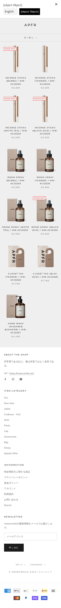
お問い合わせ (11, 499)
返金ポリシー (11, 483)
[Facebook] (5, 379)
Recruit (7, 505)
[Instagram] (13, 379)
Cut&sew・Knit (12, 414)
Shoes (7, 447)
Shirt (6, 420)
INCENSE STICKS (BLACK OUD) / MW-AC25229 (45, 130)
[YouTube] (21, 379)
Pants (7, 425)
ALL (6, 397)
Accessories (10, 436)
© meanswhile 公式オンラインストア (30, 572)
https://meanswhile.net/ (21, 373)
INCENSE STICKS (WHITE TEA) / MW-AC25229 (16, 130)
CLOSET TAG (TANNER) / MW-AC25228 (15, 277)
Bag (6, 442)
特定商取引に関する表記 (17, 471)
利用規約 (9, 494)
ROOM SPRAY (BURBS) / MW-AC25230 (16, 180)
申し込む (14, 547)
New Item (9, 403)
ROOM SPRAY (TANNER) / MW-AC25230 (45, 180)
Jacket (7, 408)
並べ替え (29, 37)
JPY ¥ (19, 565)
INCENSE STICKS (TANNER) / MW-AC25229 (45, 81)
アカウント (10, 488)
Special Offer (11, 453)
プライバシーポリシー (16, 477)
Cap (6, 431)
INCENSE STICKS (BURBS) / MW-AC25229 (15, 81)
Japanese (36, 565)
